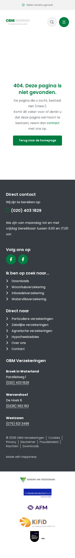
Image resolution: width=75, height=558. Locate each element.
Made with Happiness (21, 457)
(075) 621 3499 (17, 423)
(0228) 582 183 (17, 406)
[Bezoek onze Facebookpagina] (11, 259)
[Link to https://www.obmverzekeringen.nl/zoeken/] (52, 22)
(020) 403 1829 (26, 210)
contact (53, 123)
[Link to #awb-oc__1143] (64, 22)
